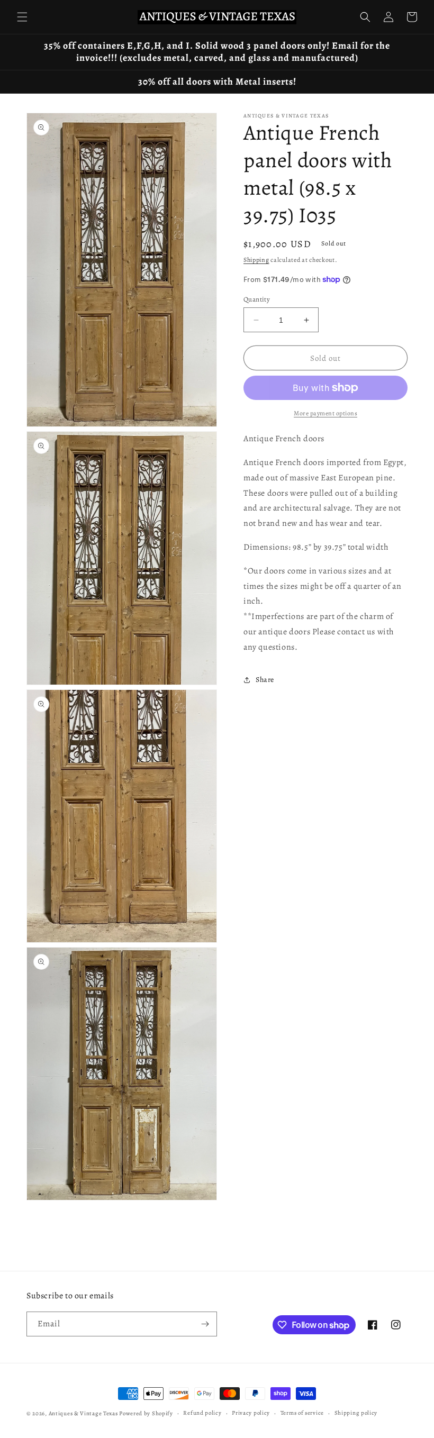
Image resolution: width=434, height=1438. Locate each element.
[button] (22, 17)
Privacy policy (251, 1413)
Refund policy (202, 1413)
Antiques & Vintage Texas (83, 1413)
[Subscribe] (204, 1324)
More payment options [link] (325, 413)
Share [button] (265, 680)
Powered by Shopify (146, 1413)
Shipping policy (356, 1413)
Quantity (256, 299)
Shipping (256, 260)
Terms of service (302, 1413)
